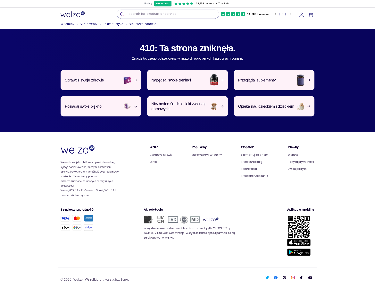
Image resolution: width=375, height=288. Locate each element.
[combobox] (168, 14)
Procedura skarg (251, 162)
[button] (70, 24)
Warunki (293, 155)
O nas (153, 162)
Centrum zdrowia (161, 155)
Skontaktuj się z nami (255, 155)
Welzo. (78, 279)
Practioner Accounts (254, 176)
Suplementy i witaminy (207, 155)
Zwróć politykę (297, 169)
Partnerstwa (249, 169)
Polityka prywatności (301, 162)
